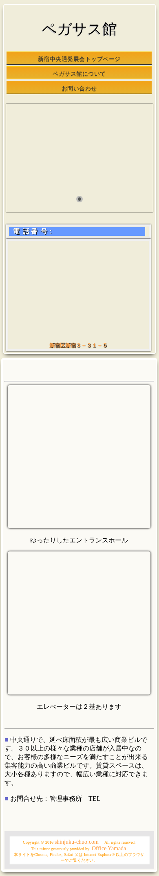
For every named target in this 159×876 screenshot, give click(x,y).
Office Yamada (109, 848)
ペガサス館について (79, 74)
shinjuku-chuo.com (77, 842)
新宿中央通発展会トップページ (79, 59)
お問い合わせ (79, 88)
